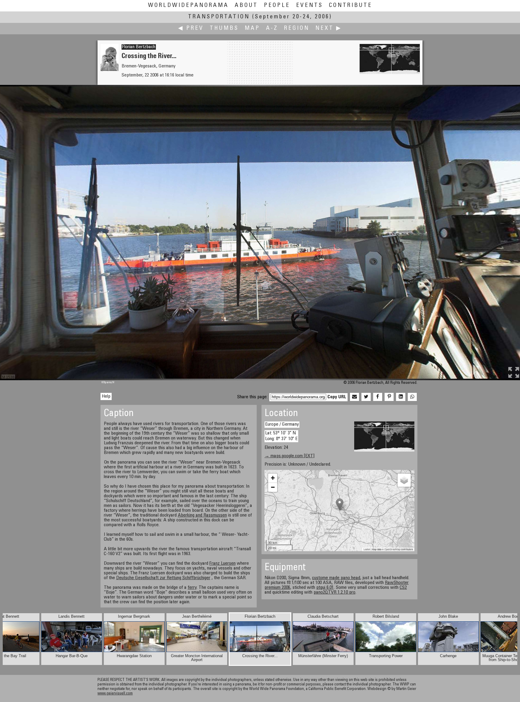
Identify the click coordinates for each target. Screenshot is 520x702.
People (277, 5)
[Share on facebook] (377, 397)
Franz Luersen (222, 563)
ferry (192, 587)
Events (309, 5)
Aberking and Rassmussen (202, 515)
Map (252, 28)
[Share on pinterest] (389, 397)
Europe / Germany (282, 424)
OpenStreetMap (392, 549)
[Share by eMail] (354, 397)
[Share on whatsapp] (412, 397)
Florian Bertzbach (138, 47)
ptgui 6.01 (325, 587)
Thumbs (224, 28)
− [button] (273, 487)
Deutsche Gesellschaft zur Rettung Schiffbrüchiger (163, 578)
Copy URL (336, 397)
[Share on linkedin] (400, 397)
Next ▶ (328, 28)
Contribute (350, 5)
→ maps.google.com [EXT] (289, 456)
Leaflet (367, 549)
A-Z (272, 28)
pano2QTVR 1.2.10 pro (334, 592)
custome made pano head (336, 578)
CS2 (403, 587)
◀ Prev (191, 28)
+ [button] (273, 478)
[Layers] (404, 480)
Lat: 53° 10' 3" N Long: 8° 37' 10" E (281, 436)
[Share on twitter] (366, 397)
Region (296, 28)
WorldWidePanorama (188, 5)
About (246, 5)
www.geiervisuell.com (115, 694)
